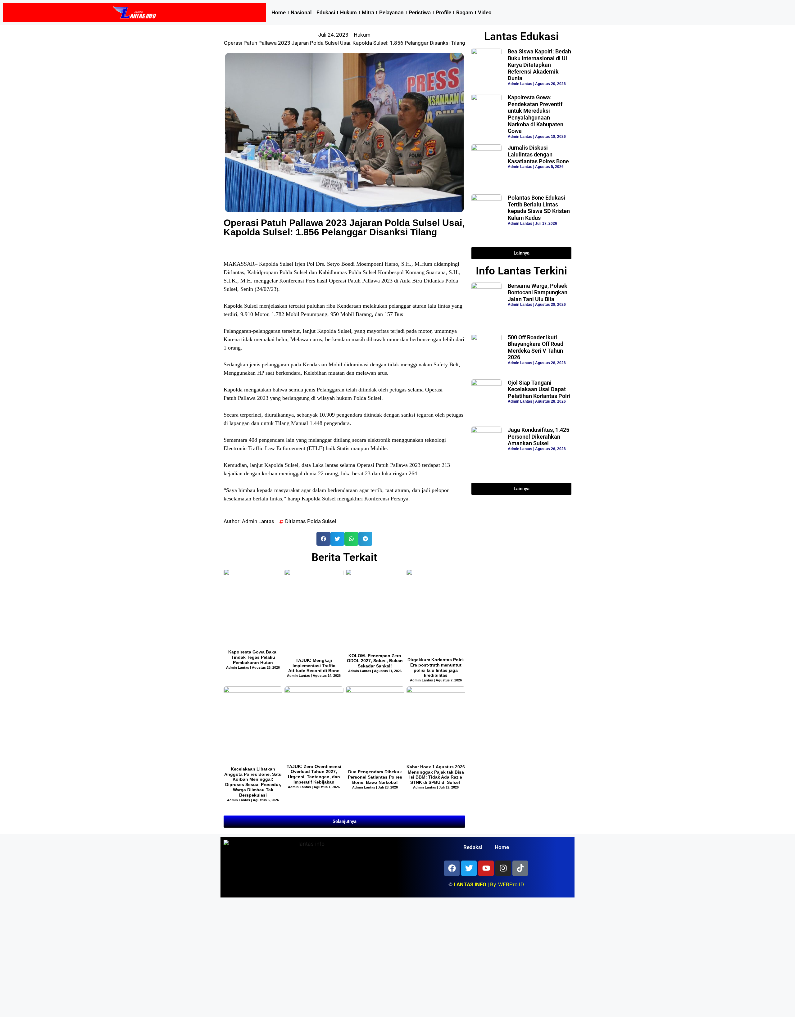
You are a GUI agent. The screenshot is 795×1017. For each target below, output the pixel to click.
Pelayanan (391, 12)
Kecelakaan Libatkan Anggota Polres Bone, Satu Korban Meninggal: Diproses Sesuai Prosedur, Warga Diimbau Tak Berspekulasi (253, 782)
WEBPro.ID (511, 884)
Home (278, 12)
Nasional (301, 12)
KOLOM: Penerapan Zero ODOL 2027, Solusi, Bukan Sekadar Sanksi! (375, 661)
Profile (443, 12)
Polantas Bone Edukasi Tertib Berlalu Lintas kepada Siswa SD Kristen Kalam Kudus (539, 207)
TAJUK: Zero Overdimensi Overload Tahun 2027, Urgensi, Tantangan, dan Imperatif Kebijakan (314, 774)
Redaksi (472, 847)
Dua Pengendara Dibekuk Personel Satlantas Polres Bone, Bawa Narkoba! (375, 777)
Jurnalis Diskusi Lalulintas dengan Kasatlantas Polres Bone (538, 154)
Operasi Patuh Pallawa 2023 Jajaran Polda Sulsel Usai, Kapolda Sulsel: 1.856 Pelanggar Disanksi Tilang (344, 227)
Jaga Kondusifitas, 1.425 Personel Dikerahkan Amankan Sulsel (538, 436)
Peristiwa (420, 12)
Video (485, 12)
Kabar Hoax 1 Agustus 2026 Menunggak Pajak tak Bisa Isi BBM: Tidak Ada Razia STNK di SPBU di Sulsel (436, 774)
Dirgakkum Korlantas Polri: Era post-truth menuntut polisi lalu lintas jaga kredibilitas (435, 667)
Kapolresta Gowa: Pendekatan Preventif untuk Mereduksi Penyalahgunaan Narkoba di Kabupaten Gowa (535, 114)
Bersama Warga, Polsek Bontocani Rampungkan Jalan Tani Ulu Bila (537, 292)
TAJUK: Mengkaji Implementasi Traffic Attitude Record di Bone (313, 665)
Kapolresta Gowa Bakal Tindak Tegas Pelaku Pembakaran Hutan (253, 657)
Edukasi (325, 12)
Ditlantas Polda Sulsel (310, 521)
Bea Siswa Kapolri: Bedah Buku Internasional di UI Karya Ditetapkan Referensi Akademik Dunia (539, 64)
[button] (323, 539)
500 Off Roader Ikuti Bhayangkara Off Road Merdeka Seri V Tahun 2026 (535, 347)
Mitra (368, 12)
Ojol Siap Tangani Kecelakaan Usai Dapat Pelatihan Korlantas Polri (539, 389)
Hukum (348, 12)
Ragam (464, 12)
